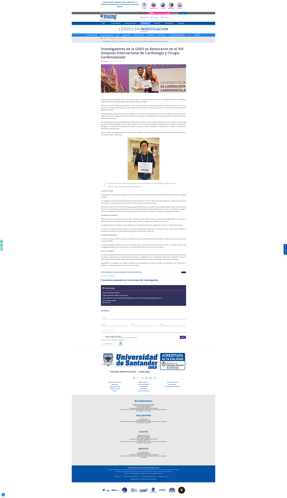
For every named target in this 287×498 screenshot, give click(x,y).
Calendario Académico (114, 382)
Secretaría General (172, 382)
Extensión (157, 23)
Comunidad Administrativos (134, 272)
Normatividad (172, 384)
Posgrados (148, 411)
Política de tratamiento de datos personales (125, 337)
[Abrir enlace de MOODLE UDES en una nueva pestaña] (106, 490)
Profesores (165, 17)
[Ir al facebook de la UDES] (133, 378)
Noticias (189, 35)
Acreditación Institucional (172, 386)
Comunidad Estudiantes (120, 272)
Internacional (169, 23)
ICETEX (115, 390)
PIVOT (118, 35)
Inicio (103, 23)
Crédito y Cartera (115, 388)
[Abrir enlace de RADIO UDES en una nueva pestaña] (115, 490)
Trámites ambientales (106, 35)
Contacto (197, 35)
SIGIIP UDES (143, 388)
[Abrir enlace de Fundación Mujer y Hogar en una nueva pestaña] (134, 490)
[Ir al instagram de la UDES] (137, 378)
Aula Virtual (183, 13)
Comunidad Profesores (107, 272)
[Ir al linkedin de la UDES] (154, 378)
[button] (3, 495)
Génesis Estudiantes (143, 384)
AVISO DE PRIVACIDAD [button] (149, 476)
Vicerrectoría (126, 35)
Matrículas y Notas (114, 386)
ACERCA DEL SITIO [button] (163, 476)
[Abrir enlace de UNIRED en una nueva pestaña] (125, 490)
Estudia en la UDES (130, 23)
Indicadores (150, 35)
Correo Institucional (143, 390)
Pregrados (140, 411)
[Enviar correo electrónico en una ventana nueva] (154, 473)
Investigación (145, 23)
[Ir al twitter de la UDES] (141, 378)
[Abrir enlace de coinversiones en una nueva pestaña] (172, 490)
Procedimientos (161, 35)
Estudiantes (145, 17)
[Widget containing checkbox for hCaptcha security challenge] (112, 344)
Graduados (156, 17)
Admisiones (114, 384)
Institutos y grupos (138, 35)
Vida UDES (181, 23)
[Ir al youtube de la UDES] (146, 378)
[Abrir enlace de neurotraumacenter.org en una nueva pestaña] (153, 490)
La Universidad (115, 23)
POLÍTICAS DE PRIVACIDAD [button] (131, 476)
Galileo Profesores (143, 382)
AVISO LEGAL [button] (117, 476)
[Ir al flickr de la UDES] (150, 378)
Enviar (183, 337)
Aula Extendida (143, 386)
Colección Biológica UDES (176, 35)
